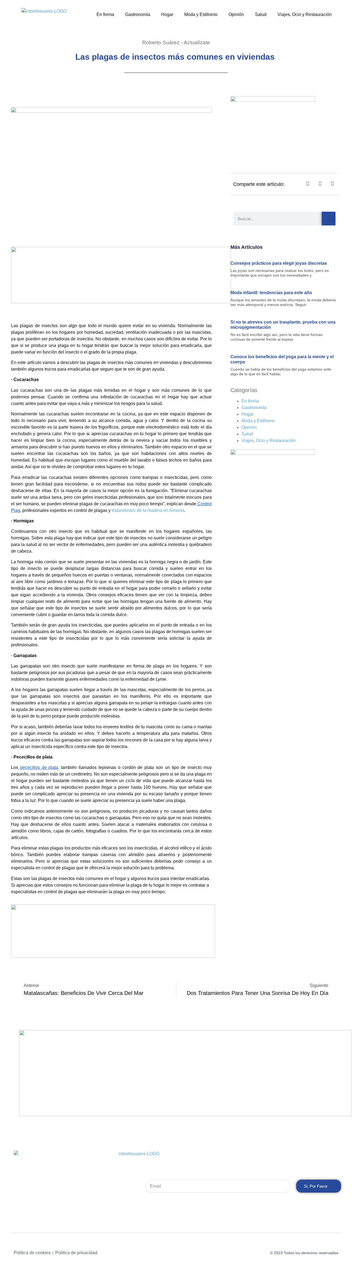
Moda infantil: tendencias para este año (271, 292)
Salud (260, 14)
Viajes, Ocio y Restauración (304, 14)
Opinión (236, 14)
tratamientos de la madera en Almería (148, 510)
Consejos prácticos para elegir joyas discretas (279, 263)
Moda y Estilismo (201, 14)
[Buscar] (329, 218)
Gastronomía (137, 14)
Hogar (167, 14)
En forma (105, 14)
